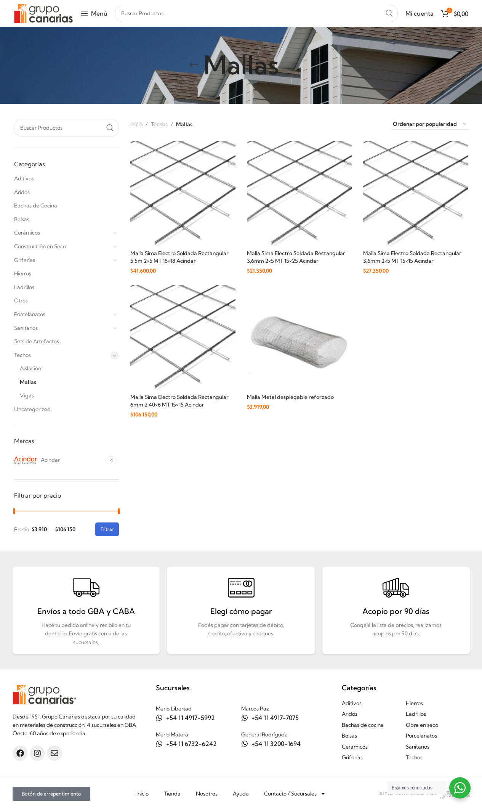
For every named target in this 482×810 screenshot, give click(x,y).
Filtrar (107, 529)
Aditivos (24, 178)
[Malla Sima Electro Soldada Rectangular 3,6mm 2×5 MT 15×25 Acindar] (299, 193)
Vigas (27, 395)
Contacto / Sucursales (290, 793)
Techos (22, 355)
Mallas (28, 382)
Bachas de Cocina (35, 205)
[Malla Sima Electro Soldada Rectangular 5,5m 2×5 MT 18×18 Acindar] (182, 193)
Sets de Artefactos (36, 341)
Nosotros (207, 793)
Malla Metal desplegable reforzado (290, 397)
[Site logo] (43, 12)
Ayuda (241, 793)
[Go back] (193, 65)
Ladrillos (24, 287)
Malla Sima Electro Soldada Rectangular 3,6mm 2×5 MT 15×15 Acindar (412, 257)
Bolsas (21, 219)
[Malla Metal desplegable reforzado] (299, 337)
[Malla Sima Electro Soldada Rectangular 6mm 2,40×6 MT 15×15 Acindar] (182, 337)
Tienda (172, 793)
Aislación (30, 368)
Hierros (22, 273)
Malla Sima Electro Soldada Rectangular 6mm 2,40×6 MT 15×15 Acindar (179, 401)
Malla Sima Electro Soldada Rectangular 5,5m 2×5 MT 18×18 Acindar (179, 257)
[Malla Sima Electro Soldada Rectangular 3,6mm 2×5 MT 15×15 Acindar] (415, 193)
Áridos (22, 192)
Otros (21, 300)
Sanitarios (26, 328)
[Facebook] (20, 753)
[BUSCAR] (389, 13)
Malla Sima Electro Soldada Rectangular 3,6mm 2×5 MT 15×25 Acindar (296, 257)
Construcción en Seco (40, 246)
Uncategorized (32, 409)
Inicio (136, 124)
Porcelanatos (29, 314)
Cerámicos (27, 232)
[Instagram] (37, 753)
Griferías (24, 260)
